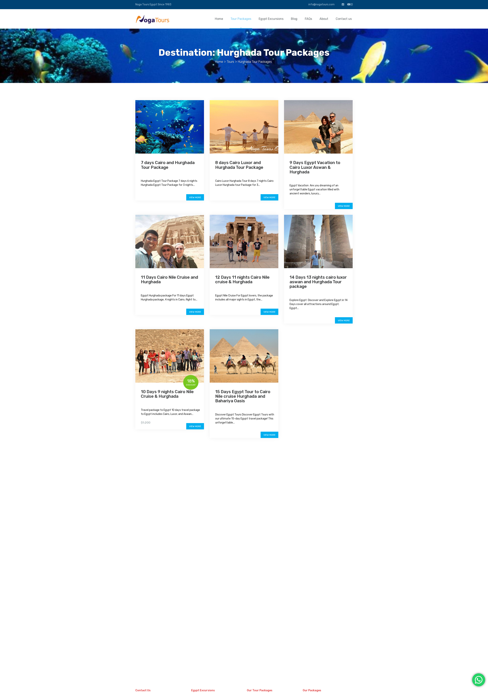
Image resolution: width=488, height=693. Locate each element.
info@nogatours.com (321, 4)
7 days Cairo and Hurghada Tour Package (168, 165)
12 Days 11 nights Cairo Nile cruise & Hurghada (242, 279)
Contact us (344, 19)
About (323, 19)
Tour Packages (240, 19)
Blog (294, 19)
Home (219, 19)
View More (195, 197)
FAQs (308, 19)
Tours (230, 62)
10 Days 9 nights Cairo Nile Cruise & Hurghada (167, 394)
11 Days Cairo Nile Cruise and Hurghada (169, 279)
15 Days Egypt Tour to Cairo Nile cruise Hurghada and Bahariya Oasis (242, 396)
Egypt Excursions (271, 19)
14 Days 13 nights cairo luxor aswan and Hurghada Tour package (318, 282)
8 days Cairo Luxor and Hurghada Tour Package (239, 165)
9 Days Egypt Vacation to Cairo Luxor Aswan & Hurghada (315, 167)
